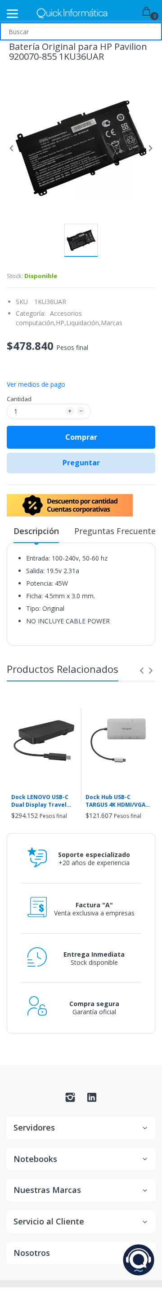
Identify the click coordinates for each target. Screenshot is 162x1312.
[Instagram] (70, 1100)
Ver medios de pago (36, 384)
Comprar (81, 437)
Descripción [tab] (36, 531)
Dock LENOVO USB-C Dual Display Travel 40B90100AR (39, 801)
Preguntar (81, 463)
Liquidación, (83, 322)
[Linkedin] (91, 1100)
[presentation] (141, 670)
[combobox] (81, 31)
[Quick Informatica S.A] (72, 13)
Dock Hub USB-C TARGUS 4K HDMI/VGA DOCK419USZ (115, 801)
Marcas (111, 322)
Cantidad (19, 399)
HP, (61, 322)
